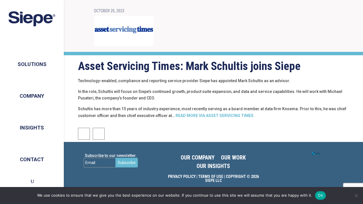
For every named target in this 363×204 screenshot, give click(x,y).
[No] (356, 195)
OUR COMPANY (198, 158)
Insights (32, 128)
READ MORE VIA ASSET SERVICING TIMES (215, 115)
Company (32, 96)
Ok (320, 195)
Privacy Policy (182, 176)
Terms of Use (210, 176)
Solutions (32, 64)
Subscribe (127, 162)
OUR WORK (233, 158)
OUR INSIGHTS (213, 166)
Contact (32, 159)
